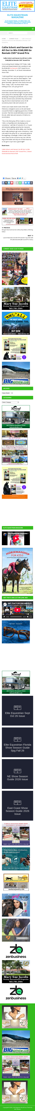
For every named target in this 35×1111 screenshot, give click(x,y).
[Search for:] (17, 33)
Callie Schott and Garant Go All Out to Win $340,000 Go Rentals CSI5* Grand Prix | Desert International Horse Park (17, 151)
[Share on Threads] (31, 183)
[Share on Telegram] (25, 183)
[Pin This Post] (11, 183)
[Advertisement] (17, 166)
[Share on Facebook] (3, 183)
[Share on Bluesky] (28, 183)
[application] (17, 610)
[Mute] (28, 617)
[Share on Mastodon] (23, 183)
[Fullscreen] (31, 617)
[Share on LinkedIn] (8, 183)
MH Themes (17, 1109)
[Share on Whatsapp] (20, 183)
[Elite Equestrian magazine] (17, 10)
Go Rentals (13, 68)
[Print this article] (17, 183)
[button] (32, 28)
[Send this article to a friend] (14, 183)
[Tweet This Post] (6, 183)
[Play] (4, 617)
